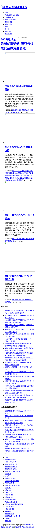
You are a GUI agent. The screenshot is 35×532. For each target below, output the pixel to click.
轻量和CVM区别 (10, 462)
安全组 (7, 29)
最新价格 (8, 511)
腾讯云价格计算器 (11, 467)
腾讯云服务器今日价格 (12, 471)
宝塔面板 (8, 31)
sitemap (26, 525)
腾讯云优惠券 (9, 514)
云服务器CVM (9, 17)
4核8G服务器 (9, 507)
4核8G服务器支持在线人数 (14, 504)
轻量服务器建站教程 (12, 481)
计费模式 (8, 518)
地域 (6, 27)
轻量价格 (8, 474)
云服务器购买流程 (11, 469)
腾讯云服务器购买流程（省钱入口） (17, 449)
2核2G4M (8, 488)
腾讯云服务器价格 (11, 464)
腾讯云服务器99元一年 (12, 516)
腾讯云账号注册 (10, 460)
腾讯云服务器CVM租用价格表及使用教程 (19, 173)
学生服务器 (8, 22)
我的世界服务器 (10, 499)
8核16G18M (9, 495)
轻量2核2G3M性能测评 (12, 485)
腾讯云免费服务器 (11, 502)
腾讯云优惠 (8, 24)
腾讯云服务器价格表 (12, 15)
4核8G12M (8, 492)
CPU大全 (8, 476)
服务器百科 (8, 34)
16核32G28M (9, 497)
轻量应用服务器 (10, 19)
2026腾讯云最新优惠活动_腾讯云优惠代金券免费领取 (17, 44)
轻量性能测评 (9, 483)
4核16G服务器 (9, 509)
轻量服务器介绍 (10, 478)
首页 (6, 12)
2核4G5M (8, 490)
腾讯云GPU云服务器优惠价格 (22, 171)
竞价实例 (8, 521)
